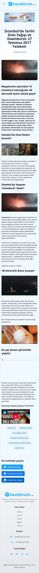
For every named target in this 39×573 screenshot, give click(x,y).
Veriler (19, 526)
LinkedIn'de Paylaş (14, 480)
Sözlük (19, 519)
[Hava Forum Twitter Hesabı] (22, 554)
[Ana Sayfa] (22, 4)
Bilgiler (19, 522)
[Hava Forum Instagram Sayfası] (11, 554)
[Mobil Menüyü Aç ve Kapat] (4, 4)
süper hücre (16, 107)
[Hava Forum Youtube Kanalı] (17, 554)
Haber (19, 512)
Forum (19, 515)
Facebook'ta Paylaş (14, 473)
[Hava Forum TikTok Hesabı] (27, 554)
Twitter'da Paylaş (14, 467)
